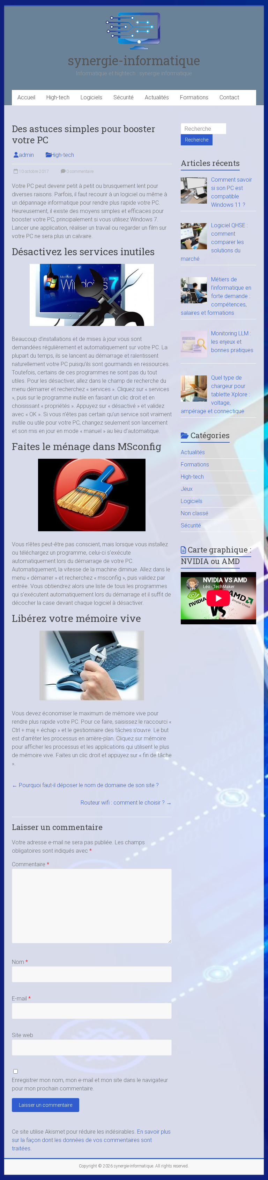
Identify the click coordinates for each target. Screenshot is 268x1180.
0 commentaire (79, 171)
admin (26, 155)
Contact (229, 97)
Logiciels (91, 97)
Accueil (26, 97)
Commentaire (30, 864)
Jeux (187, 489)
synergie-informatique (134, 60)
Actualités (157, 97)
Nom (20, 962)
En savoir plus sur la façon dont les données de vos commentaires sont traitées (91, 1140)
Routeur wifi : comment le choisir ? (126, 802)
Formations (194, 97)
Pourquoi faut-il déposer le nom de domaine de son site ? (85, 785)
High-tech (57, 97)
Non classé (194, 513)
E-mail (21, 998)
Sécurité (123, 97)
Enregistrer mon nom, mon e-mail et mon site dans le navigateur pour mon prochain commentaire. (90, 1084)
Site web (22, 1035)
